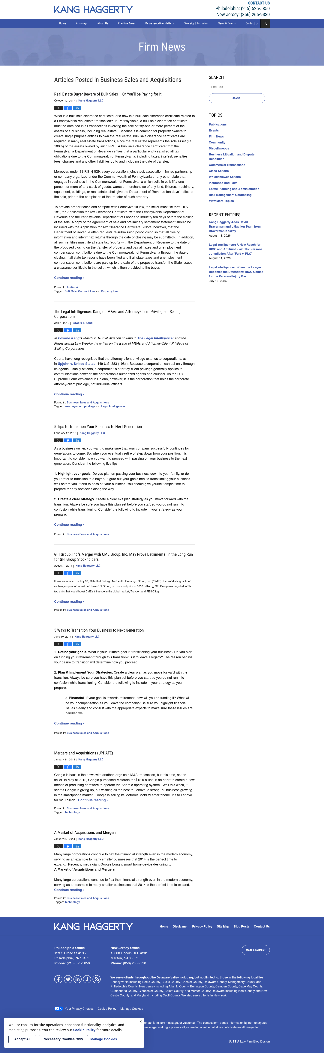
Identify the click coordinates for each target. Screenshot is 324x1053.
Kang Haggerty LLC (243, 9)
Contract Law (86, 291)
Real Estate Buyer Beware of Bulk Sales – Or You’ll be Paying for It (108, 94)
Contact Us (252, 23)
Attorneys (82, 23)
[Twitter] (68, 979)
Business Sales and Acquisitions (88, 402)
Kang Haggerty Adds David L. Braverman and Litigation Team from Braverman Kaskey (235, 226)
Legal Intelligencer (113, 406)
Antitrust (72, 287)
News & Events (227, 23)
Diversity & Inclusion (196, 23)
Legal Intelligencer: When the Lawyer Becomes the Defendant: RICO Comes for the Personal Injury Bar (236, 271)
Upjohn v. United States (76, 363)
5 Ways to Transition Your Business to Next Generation (99, 630)
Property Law (109, 291)
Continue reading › (69, 277)
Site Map (223, 926)
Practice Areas (127, 23)
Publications (218, 124)
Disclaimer (180, 926)
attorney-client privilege (80, 406)
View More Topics (221, 201)
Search (237, 98)
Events (214, 130)
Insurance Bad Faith (223, 183)
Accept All (22, 1039)
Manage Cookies (131, 1008)
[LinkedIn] (77, 979)
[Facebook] (58, 979)
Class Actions (219, 171)
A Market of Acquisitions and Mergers (85, 832)
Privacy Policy (202, 926)
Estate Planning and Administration (234, 189)
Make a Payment (256, 949)
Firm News (216, 136)
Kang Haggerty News (93, 9)
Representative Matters (159, 23)
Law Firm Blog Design (249, 1041)
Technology (72, 812)
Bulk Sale (71, 291)
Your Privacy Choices (79, 1008)
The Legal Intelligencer (155, 338)
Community (217, 142)
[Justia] (87, 979)
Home (62, 23)
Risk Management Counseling (230, 195)
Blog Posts (241, 926)
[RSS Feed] (96, 979)
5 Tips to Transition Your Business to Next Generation (98, 426)
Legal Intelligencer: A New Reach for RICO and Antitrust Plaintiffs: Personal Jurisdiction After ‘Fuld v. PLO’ (236, 249)
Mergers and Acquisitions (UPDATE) (83, 753)
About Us (102, 23)
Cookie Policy (107, 1008)
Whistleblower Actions (225, 177)
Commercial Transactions (227, 165)
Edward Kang (69, 338)
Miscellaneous (219, 148)
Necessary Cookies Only (63, 1039)
